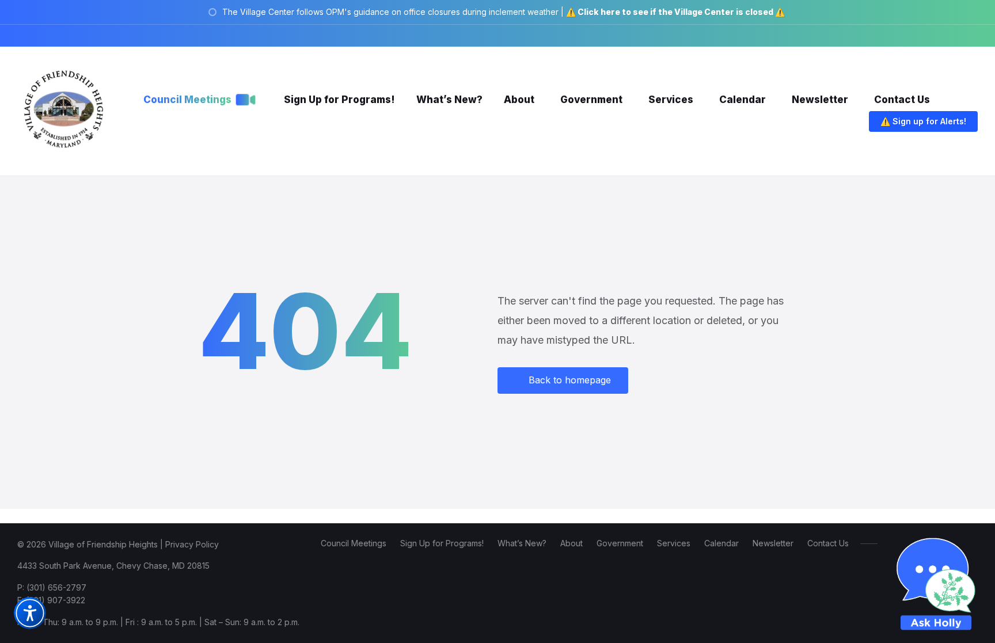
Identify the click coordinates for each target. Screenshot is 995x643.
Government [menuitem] (620, 543)
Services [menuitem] (673, 543)
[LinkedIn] (958, 35)
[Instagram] (923, 35)
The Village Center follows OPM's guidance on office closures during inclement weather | (503, 12)
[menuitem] (187, 99)
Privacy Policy (192, 544)
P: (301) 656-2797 (51, 587)
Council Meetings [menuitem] (353, 543)
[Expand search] (845, 122)
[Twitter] (941, 35)
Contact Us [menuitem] (828, 543)
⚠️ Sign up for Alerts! (923, 121)
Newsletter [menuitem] (773, 543)
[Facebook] (906, 35)
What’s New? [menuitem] (522, 543)
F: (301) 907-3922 (51, 600)
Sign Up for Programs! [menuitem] (442, 543)
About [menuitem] (571, 543)
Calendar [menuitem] (721, 543)
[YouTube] (974, 35)
